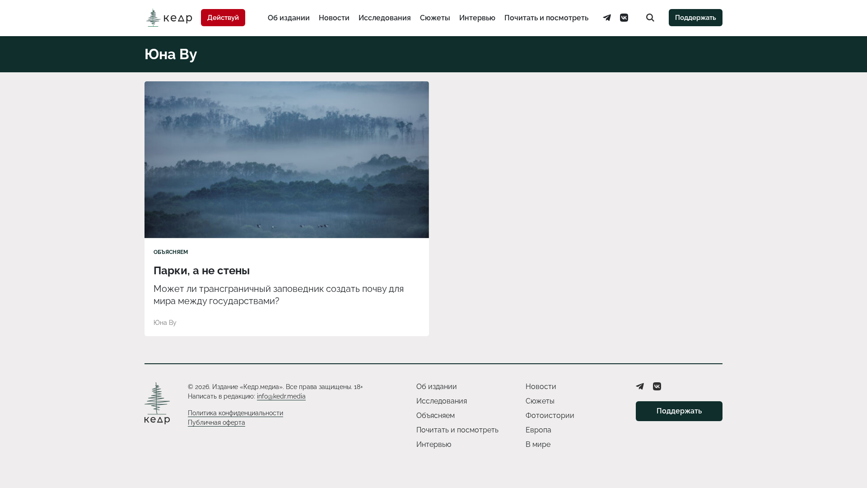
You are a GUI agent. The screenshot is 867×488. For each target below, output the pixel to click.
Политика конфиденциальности (235, 413)
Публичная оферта (216, 422)
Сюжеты (435, 18)
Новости (334, 18)
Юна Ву (165, 322)
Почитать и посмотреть (546, 18)
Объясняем (171, 252)
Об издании (289, 18)
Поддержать (695, 18)
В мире (538, 444)
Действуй (223, 18)
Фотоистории (550, 415)
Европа (538, 430)
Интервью (477, 18)
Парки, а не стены (202, 270)
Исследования (385, 18)
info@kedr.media (281, 396)
